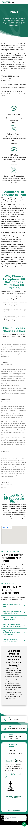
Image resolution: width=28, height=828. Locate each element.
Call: (10, 717)
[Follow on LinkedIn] (6, 774)
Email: (9, 726)
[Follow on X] (14, 774)
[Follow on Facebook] (9, 774)
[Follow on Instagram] (12, 774)
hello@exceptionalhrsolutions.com (16, 728)
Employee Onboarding (14, 176)
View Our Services (15, 753)
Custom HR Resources (14, 810)
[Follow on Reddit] (20, 774)
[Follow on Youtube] (17, 774)
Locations (12, 750)
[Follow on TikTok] (6, 777)
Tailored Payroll (14, 134)
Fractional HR (14, 114)
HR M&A (14, 155)
